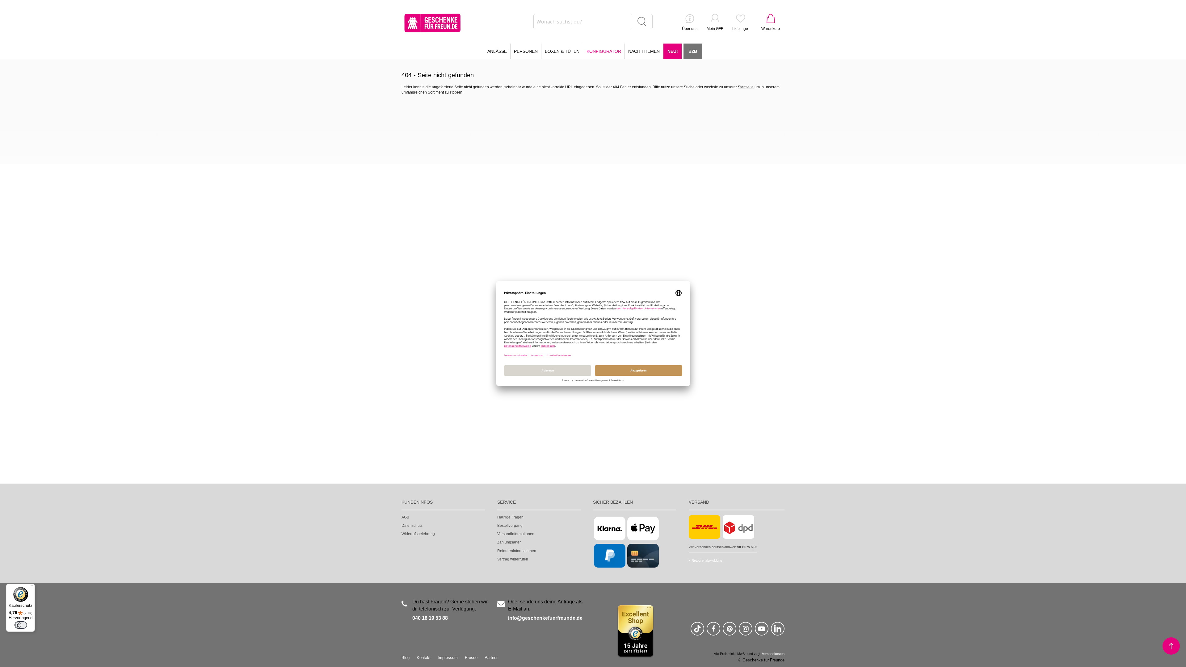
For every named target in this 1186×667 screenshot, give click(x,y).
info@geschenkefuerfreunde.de (545, 618)
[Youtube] (761, 631)
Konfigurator (604, 51)
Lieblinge (740, 29)
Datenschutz (412, 525)
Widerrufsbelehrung (418, 534)
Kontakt (424, 657)
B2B (692, 51)
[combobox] (593, 21)
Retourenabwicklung (707, 560)
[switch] (21, 625)
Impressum (448, 657)
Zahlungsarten (509, 542)
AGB (405, 517)
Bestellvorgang (510, 525)
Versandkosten (773, 654)
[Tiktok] (697, 631)
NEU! (672, 51)
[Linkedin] (777, 631)
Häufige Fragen (510, 517)
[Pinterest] (729, 631)
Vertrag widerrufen (512, 559)
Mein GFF (715, 29)
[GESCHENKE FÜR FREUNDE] (432, 23)
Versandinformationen (515, 534)
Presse (471, 657)
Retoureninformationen (516, 551)
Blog (406, 657)
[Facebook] (713, 631)
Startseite (746, 87)
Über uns (689, 29)
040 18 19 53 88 (430, 618)
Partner (491, 657)
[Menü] (31, 587)
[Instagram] (745, 631)
